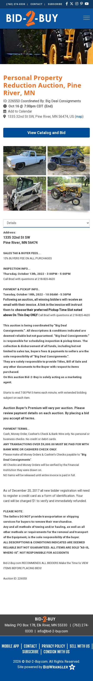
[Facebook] (67, 4)
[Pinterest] (81, 4)
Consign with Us (56, 651)
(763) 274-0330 (15, 4)
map (79, 116)
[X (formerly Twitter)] (72, 4)
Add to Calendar (20, 111)
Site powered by (30, 667)
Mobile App (10, 646)
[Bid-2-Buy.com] (32, 18)
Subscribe (55, 4)
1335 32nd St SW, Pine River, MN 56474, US (41, 116)
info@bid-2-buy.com (52, 631)
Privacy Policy (53, 646)
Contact (36, 4)
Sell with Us (80, 646)
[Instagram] (77, 4)
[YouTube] (87, 4)
